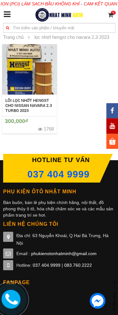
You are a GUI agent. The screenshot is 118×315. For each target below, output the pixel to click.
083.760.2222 (78, 265)
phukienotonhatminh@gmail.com (64, 253)
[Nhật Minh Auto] (59, 14)
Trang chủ (13, 37)
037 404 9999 (58, 174)
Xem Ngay (29, 69)
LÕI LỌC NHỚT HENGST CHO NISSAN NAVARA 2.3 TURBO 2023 (28, 105)
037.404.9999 (46, 265)
